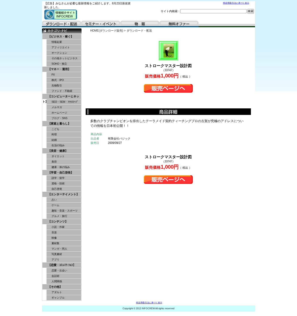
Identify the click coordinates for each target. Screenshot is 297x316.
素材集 (55, 243)
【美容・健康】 (58, 150)
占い (54, 199)
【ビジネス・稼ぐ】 (60, 36)
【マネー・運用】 (59, 69)
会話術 (55, 276)
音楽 (54, 232)
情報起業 (57, 42)
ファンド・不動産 (62, 91)
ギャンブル (58, 297)
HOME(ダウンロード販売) (106, 30)
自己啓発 (57, 189)
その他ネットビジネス (65, 58)
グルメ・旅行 (59, 216)
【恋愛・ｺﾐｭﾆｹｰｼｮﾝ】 (62, 265)
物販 (139, 24)
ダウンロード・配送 (61, 24)
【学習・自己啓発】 (60, 172)
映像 (54, 238)
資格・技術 (58, 183)
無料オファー (179, 24)
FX (53, 74)
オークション (59, 53)
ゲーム (55, 205)
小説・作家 (58, 227)
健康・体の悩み (61, 167)
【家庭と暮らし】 (59, 123)
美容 (54, 161)
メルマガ (57, 107)
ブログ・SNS (59, 118)
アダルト (57, 292)
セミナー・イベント (100, 24)
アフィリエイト (61, 47)
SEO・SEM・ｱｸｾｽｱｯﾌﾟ (65, 102)
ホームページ (59, 112)
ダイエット (58, 156)
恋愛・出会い (59, 270)
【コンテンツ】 (58, 221)
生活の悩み (58, 145)
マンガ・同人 (59, 248)
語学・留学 (58, 178)
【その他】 (55, 286)
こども (55, 129)
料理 (54, 134)
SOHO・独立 (59, 63)
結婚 (54, 140)
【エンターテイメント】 (63, 194)
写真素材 (57, 254)
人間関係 (57, 281)
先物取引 (57, 85)
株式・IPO (58, 80)
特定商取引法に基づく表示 (236, 3)
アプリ (55, 259)
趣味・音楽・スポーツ (65, 210)
